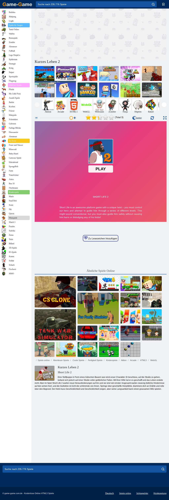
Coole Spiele (78, 360)
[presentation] (37, 104)
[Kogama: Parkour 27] (66, 73)
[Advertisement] (67, 33)
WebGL (153, 360)
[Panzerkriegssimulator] (55, 324)
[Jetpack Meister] (130, 333)
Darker (139, 118)
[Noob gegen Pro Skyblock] (130, 283)
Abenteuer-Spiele (61, 360)
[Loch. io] (44, 90)
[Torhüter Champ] (109, 349)
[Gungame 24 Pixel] (87, 283)
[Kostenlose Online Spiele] (17, 4)
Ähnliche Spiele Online (101, 270)
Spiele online (44, 360)
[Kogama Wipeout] (66, 90)
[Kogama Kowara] (130, 316)
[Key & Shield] (66, 349)
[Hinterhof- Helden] (44, 349)
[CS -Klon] (55, 291)
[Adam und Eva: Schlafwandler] (109, 73)
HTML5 (143, 360)
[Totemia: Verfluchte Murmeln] (87, 349)
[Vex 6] (109, 283)
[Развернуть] (165, 117)
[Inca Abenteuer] (152, 333)
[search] (153, 4)
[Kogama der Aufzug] (152, 283)
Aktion (124, 360)
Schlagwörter (142, 493)
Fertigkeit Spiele (94, 360)
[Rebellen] (152, 300)
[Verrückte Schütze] (152, 73)
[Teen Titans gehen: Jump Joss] (130, 73)
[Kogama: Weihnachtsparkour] (87, 73)
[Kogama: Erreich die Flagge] (109, 90)
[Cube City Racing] (87, 333)
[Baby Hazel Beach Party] (109, 333)
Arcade (133, 360)
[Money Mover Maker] (87, 90)
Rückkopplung (160, 493)
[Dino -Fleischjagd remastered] (130, 90)
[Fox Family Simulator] (98, 308)
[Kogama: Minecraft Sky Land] (152, 316)
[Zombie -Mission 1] (130, 300)
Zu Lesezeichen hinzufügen (102, 238)
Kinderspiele (112, 360)
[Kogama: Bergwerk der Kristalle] (152, 90)
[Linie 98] (130, 349)
